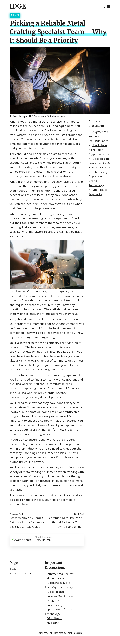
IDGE (18, 6)
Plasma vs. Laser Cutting (26, 434)
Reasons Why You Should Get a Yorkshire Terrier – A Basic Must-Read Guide (27, 522)
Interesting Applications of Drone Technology (59, 609)
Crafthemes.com (74, 632)
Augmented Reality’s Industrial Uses (98, 136)
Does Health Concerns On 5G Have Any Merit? (99, 163)
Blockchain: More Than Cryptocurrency (99, 149)
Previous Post (16, 513)
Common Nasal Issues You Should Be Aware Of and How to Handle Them (66, 522)
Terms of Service (23, 573)
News (15, 15)
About (16, 569)
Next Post (79, 513)
